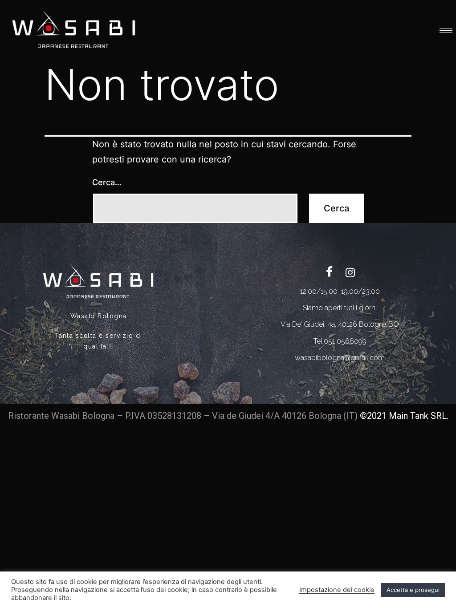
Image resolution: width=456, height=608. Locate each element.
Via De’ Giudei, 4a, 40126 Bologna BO (340, 324)
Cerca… (107, 182)
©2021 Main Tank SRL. (404, 415)
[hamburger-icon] (446, 30)
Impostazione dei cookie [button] (337, 590)
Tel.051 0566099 (340, 341)
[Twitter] (350, 272)
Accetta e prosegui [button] (413, 589)
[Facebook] (329, 272)
